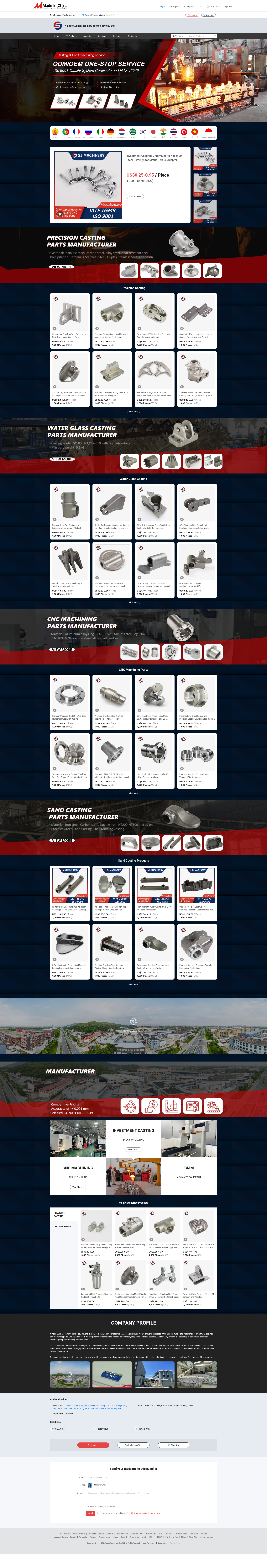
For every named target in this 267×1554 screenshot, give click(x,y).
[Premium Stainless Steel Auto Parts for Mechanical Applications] (197, 944)
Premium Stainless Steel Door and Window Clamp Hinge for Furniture (109, 966)
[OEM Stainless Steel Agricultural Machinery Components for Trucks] (197, 503)
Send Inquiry (192, 15)
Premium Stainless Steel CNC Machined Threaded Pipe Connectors (196, 775)
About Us (87, 36)
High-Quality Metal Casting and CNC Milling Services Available (152, 775)
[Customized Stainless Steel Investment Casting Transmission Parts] (154, 944)
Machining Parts (119, 1405)
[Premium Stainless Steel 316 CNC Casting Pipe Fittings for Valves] (112, 694)
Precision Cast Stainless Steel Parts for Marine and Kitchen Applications (111, 335)
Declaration (162, 1543)
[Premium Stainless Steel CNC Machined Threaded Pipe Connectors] (197, 753)
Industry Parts (70, 1408)
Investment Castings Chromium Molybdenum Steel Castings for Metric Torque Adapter (155, 158)
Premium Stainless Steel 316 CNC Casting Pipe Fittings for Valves (109, 717)
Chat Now (209, 15)
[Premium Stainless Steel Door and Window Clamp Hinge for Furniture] (112, 944)
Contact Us (132, 36)
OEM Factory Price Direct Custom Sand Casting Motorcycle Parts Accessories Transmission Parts (69, 394)
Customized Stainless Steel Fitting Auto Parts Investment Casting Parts (69, 335)
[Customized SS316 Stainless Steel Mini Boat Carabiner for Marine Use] (154, 313)
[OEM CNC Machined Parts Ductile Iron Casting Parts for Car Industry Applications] (154, 503)
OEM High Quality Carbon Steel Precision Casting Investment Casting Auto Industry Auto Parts (69, 966)
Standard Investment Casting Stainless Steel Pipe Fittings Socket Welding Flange (69, 775)
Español (73, 1537)
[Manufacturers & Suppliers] (51, 5)
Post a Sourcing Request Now (145, 1513)
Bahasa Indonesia (206, 1537)
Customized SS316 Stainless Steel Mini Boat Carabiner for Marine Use (153, 335)
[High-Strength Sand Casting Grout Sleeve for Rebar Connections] (154, 885)
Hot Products (65, 1534)
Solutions (102, 36)
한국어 (151, 1537)
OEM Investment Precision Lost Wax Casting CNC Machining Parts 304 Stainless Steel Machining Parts (152, 717)
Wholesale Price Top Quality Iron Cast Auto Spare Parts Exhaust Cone (111, 908)
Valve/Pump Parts (115, 1408)
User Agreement (149, 1543)
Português (83, 1537)
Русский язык (104, 1537)
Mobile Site (194, 1534)
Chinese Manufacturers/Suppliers (100, 1534)
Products (72, 36)
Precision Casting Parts (100, 1405)
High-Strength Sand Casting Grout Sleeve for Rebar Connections (154, 908)
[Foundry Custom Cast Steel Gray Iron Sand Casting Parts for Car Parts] (70, 562)
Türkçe (183, 1537)
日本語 (159, 1537)
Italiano (115, 1537)
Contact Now (135, 196)
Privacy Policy (175, 1543)
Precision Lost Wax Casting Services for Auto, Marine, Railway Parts (111, 394)
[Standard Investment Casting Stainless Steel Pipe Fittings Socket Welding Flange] (70, 753)
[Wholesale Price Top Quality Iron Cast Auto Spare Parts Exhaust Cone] (112, 885)
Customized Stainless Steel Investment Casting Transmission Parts (153, 966)
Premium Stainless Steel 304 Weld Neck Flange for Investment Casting (69, 717)
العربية (144, 1537)
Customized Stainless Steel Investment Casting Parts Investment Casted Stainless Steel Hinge (196, 335)
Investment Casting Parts (78, 1405)
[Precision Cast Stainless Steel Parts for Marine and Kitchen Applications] (112, 313)
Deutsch (124, 1537)
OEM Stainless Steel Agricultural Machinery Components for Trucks (194, 526)
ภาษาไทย (174, 1537)
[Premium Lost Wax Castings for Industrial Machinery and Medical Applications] (70, 503)
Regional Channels (166, 1534)
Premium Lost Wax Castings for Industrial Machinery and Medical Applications (66, 526)
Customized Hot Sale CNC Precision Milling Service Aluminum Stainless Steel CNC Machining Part (112, 776)
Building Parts (83, 1408)
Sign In (163, 6)
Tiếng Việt (193, 1537)
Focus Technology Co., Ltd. (115, 1543)
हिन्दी (166, 1537)
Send (90, 1513)
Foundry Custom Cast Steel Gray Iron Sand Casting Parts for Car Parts (68, 585)
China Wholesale (122, 1534)
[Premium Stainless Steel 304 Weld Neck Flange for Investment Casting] (70, 694)
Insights (204, 1534)
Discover (117, 36)
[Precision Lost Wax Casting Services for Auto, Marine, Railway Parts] (112, 371)
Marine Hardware (98, 1408)
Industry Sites (151, 1534)
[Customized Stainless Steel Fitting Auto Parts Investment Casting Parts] (70, 313)
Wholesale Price (137, 1534)
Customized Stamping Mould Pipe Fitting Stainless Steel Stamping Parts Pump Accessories (130, 1297)
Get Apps (213, 6)
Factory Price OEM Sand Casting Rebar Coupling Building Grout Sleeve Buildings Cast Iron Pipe (69, 908)
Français (93, 1537)
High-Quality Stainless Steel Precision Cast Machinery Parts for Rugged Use (164, 1297)
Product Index (181, 1534)
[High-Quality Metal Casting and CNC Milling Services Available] (154, 753)
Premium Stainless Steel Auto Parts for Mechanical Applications (196, 966)
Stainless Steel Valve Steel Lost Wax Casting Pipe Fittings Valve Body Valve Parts (195, 394)
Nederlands (134, 1537)
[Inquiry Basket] (201, 6)
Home (56, 36)
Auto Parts (57, 1408)
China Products (79, 1534)
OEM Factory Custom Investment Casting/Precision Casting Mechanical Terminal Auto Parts (153, 585)
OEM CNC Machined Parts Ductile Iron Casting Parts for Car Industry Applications (153, 526)
